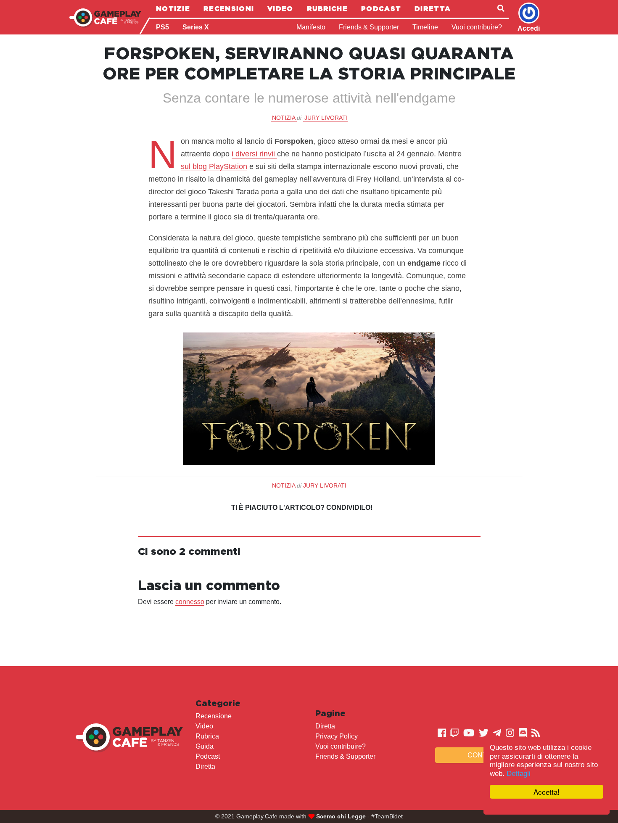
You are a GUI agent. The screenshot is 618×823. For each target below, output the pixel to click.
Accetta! (546, 791)
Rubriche (327, 8)
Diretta (433, 8)
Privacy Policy (336, 736)
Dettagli (519, 774)
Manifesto (310, 27)
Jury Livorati (326, 117)
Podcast (381, 8)
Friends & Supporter (369, 27)
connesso (189, 601)
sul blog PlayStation (214, 166)
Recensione (213, 716)
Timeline (425, 27)
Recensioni (228, 8)
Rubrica (207, 736)
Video (280, 8)
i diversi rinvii (254, 154)
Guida (204, 746)
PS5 (162, 27)
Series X (195, 27)
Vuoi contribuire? (477, 27)
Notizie (173, 8)
